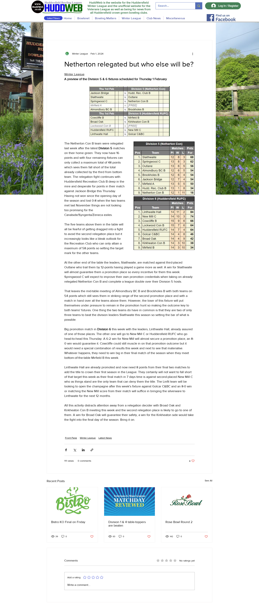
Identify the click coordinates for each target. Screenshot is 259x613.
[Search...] (198, 5)
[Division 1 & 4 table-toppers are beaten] (129, 501)
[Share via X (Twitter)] (74, 450)
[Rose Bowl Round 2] (186, 501)
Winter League (88, 437)
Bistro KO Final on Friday (68, 522)
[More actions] (192, 54)
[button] (105, 18)
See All (208, 480)
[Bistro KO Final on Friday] (72, 501)
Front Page (71, 437)
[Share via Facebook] (66, 450)
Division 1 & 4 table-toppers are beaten (127, 523)
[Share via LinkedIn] (83, 450)
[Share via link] (92, 450)
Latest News (105, 437)
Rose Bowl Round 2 (179, 522)
